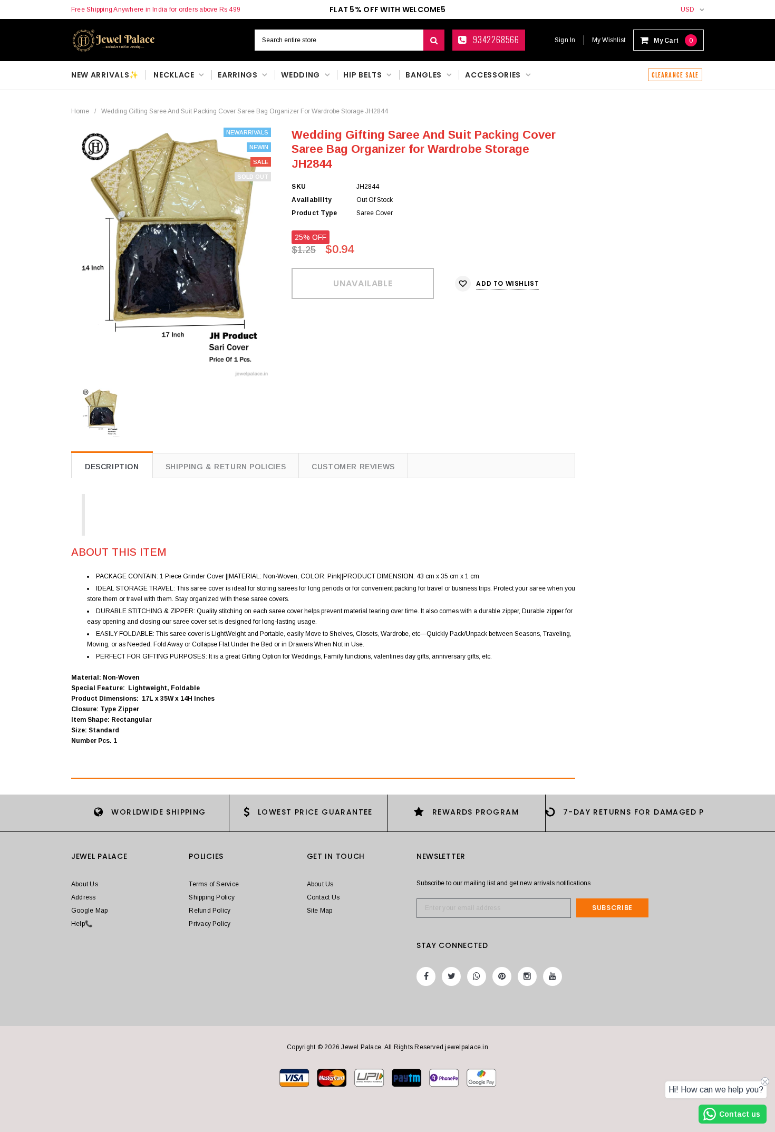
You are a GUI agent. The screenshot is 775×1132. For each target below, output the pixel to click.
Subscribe (612, 908)
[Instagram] (527, 976)
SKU (299, 186)
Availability (312, 200)
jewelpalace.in (466, 1047)
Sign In (565, 40)
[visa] (295, 1077)
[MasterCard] (370, 1077)
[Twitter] (451, 976)
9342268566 (495, 39)
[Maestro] (407, 1077)
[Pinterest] (501, 976)
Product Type (314, 213)
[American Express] (445, 1077)
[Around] (481, 1077)
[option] (173, 253)
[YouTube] (552, 976)
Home (80, 111)
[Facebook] (425, 976)
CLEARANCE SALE (675, 75)
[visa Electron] (332, 1077)
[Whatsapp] (476, 976)
